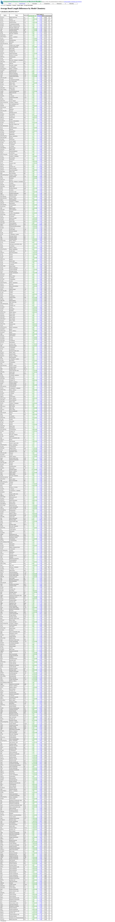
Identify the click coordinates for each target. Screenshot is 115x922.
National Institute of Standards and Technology (73, 1)
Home (10, 3)
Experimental (22, 3)
